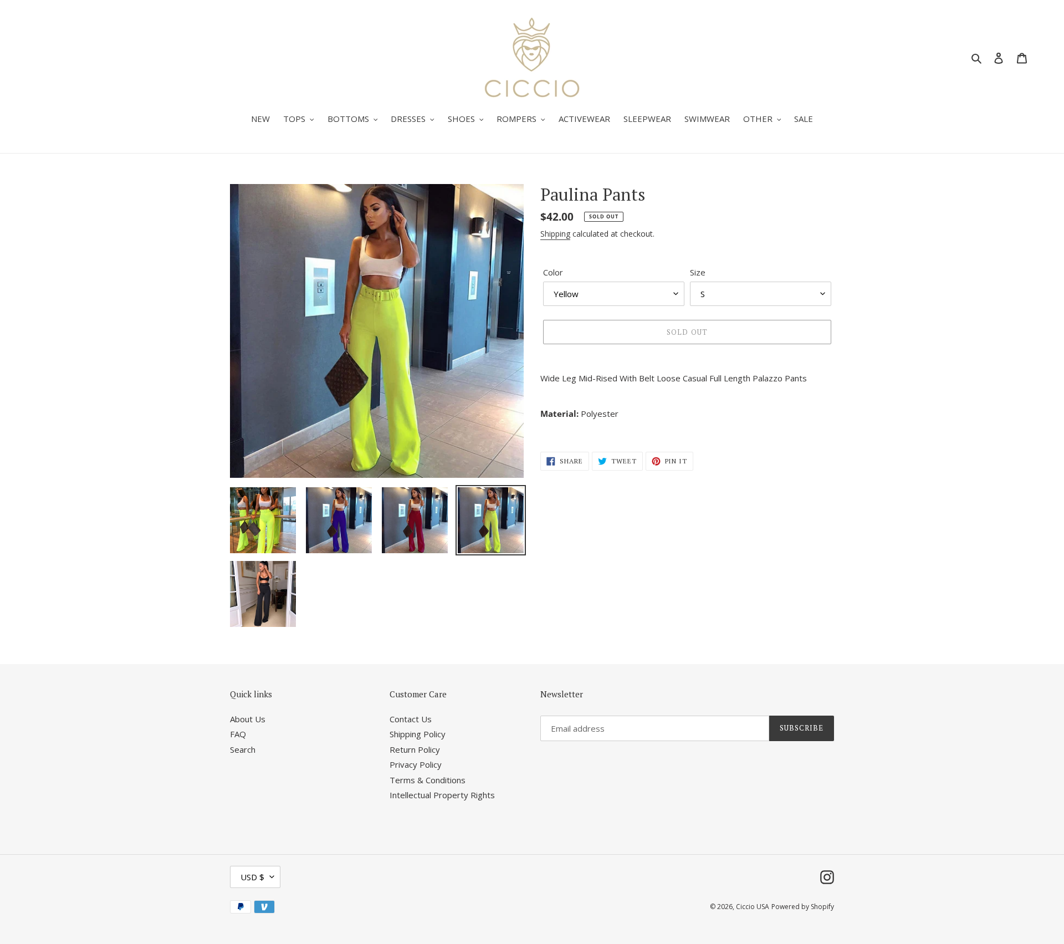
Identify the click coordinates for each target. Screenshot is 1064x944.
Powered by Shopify (802, 906)
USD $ (252, 876)
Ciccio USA (752, 906)
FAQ (238, 733)
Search (242, 749)
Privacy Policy (416, 764)
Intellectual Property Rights (442, 794)
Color (553, 272)
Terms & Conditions (428, 779)
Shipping (555, 233)
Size (697, 272)
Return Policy (415, 749)
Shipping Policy (418, 733)
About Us (247, 718)
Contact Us (411, 718)
